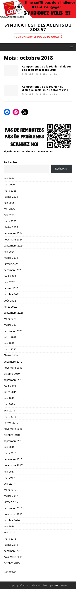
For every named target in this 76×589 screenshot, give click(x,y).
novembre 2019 (13, 367)
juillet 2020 (10, 337)
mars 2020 (10, 349)
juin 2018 (9, 447)
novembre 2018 (13, 428)
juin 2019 (9, 398)
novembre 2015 (13, 557)
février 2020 (11, 355)
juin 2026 (9, 178)
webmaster (51, 74)
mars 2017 (10, 490)
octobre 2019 (12, 373)
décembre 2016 (13, 508)
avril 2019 (9, 410)
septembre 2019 (13, 380)
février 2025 (11, 227)
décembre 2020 (13, 331)
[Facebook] (7, 112)
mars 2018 (10, 453)
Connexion (10, 572)
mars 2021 (10, 319)
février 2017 (11, 496)
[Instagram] (16, 112)
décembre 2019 (13, 361)
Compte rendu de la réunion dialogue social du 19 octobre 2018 (47, 68)
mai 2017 (9, 477)
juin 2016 (9, 526)
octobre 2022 (12, 294)
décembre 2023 (13, 270)
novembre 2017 (13, 465)
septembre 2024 (13, 245)
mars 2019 (10, 416)
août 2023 (10, 276)
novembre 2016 (13, 514)
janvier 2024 (11, 264)
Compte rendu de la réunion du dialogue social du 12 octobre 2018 (45, 88)
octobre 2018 (12, 434)
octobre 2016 (12, 520)
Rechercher (10, 162)
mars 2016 (10, 538)
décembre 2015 (13, 551)
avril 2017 (9, 483)
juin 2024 (9, 251)
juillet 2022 (10, 306)
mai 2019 (9, 404)
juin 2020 (9, 343)
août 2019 (10, 386)
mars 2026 (10, 190)
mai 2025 (9, 209)
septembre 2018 (13, 441)
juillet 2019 (10, 392)
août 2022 (10, 300)
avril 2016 (9, 532)
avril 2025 (9, 215)
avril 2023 (9, 282)
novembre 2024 (13, 239)
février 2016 (11, 544)
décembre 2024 (13, 233)
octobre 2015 (12, 563)
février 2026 (11, 196)
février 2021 (11, 325)
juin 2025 (9, 202)
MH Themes (60, 585)
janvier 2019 (11, 422)
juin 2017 (9, 471)
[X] (24, 112)
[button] (71, 47)
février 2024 (11, 257)
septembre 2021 (13, 312)
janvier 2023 (11, 288)
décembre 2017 (13, 459)
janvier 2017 (11, 502)
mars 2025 (10, 221)
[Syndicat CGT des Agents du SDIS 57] (38, 16)
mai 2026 (9, 184)
